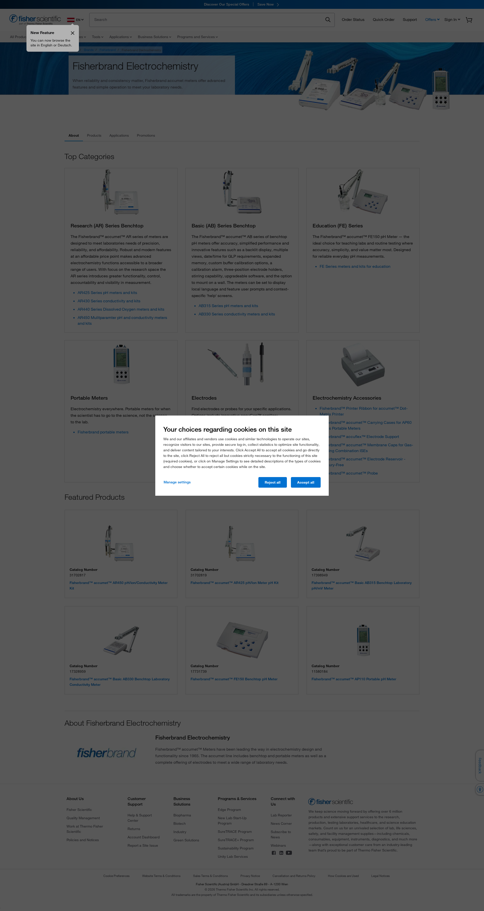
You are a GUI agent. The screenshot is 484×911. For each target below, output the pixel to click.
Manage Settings (177, 482)
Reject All (273, 482)
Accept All (305, 482)
